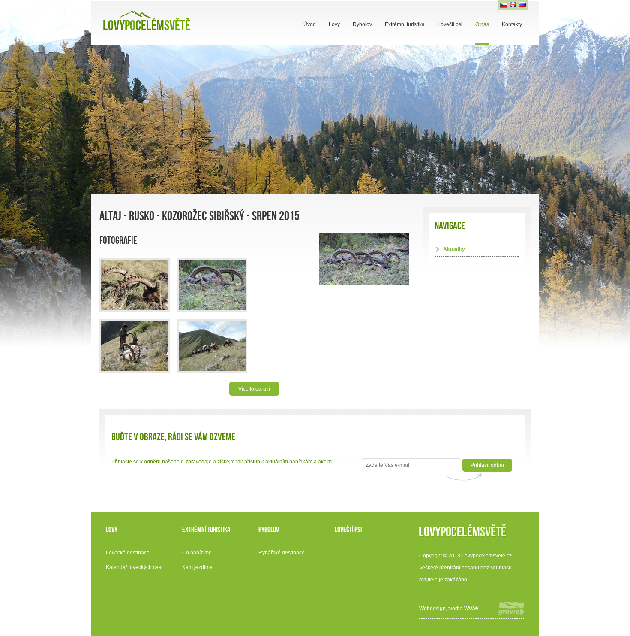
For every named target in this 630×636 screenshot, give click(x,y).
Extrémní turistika (405, 24)
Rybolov (362, 24)
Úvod (309, 24)
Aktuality (454, 249)
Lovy (334, 24)
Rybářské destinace (281, 553)
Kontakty (512, 24)
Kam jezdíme (197, 567)
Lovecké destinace (128, 553)
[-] (134, 285)
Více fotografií (254, 389)
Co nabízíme (197, 553)
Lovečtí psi (450, 24)
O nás (482, 24)
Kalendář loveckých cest (134, 567)
